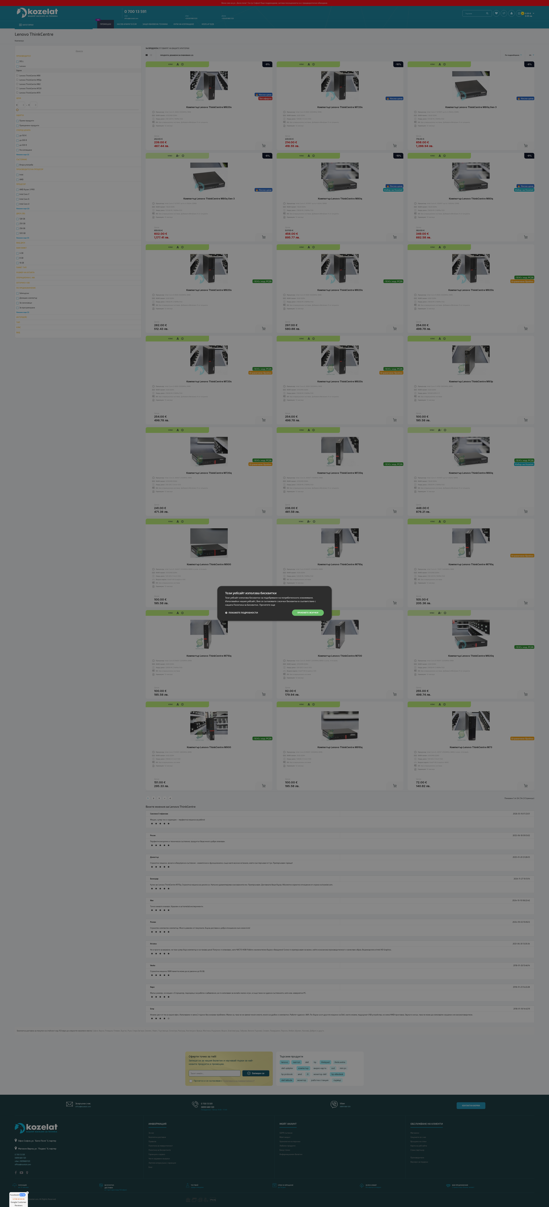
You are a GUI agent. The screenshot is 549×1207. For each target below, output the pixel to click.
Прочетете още (267, 604)
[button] (241, 612)
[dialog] (274, 603)
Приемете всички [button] (307, 612)
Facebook (17, 1195)
